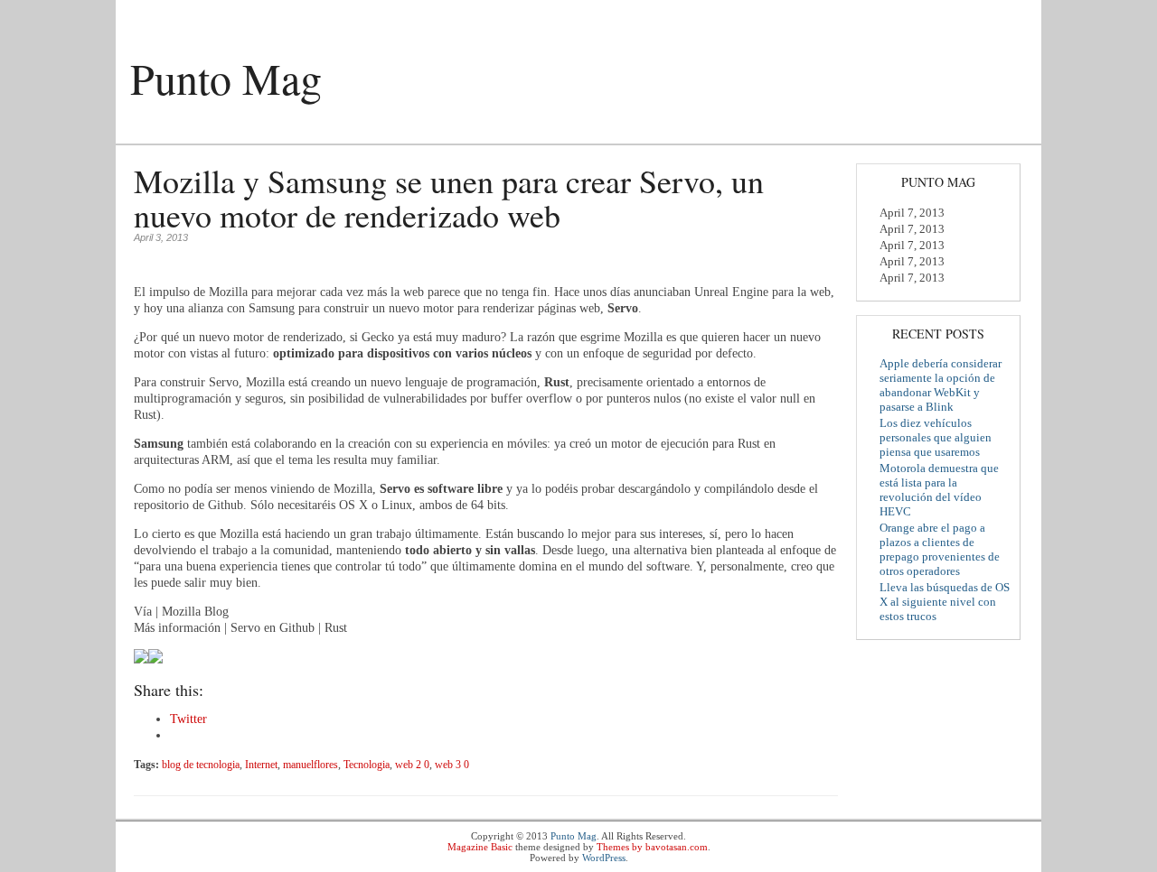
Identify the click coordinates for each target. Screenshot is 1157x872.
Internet (261, 765)
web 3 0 (452, 765)
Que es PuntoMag (174, 130)
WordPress (604, 857)
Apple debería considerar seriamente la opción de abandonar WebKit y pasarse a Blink (941, 385)
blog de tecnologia (201, 765)
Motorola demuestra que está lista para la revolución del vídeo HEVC (939, 489)
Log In (1008, 15)
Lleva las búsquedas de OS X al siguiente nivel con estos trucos (945, 601)
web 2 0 (412, 765)
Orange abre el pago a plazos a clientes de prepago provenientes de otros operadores (940, 549)
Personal (269, 130)
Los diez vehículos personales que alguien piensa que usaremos (936, 437)
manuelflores (310, 765)
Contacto (341, 130)
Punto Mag (226, 78)
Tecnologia (366, 765)
